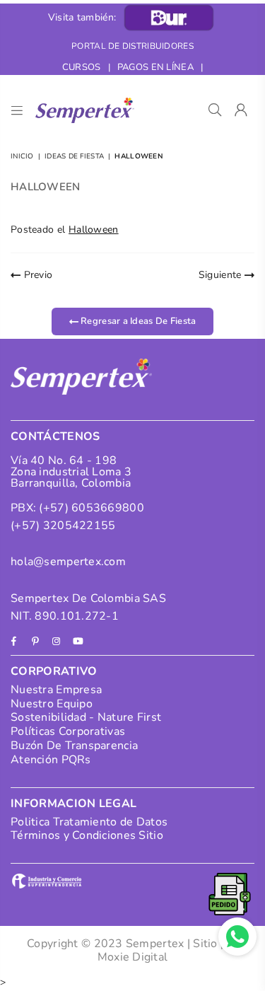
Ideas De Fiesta (74, 156)
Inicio (22, 156)
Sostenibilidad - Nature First (86, 717)
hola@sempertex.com (68, 561)
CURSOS (81, 67)
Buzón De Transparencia (74, 745)
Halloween (94, 229)
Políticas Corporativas (68, 731)
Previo (36, 275)
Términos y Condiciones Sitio (87, 835)
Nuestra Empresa (56, 689)
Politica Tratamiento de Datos (89, 822)
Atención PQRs (51, 759)
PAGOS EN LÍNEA (155, 67)
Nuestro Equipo (52, 704)
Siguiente (222, 275)
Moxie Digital (133, 957)
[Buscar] (215, 110)
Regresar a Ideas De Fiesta (137, 321)
